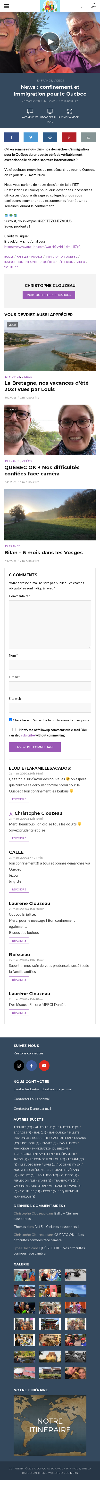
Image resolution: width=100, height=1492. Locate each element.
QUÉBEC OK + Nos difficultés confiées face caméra (42, 471)
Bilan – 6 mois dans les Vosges (43, 552)
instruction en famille (22, 262)
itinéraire (65, 1154)
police (27, 1175)
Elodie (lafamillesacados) (40, 768)
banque (57, 1132)
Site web (15, 699)
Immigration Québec (61, 256)
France (36, 256)
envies (49, 1143)
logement (70, 1164)
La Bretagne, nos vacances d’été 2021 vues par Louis (46, 386)
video (80, 262)
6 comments (30, 117)
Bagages (22, 1132)
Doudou (30, 1143)
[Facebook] (31, 1065)
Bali (40, 1132)
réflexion (65, 262)
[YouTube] (44, 1065)
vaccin (21, 1186)
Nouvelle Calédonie (31, 1170)
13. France (44, 80)
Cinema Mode (70, 117)
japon (20, 1159)
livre (50, 1164)
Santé (44, 1180)
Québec (49, 262)
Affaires (23, 1127)
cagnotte (61, 1138)
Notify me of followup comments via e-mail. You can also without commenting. (48, 732)
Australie (69, 1127)
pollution (48, 1175)
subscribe (28, 735)
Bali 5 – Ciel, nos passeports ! (57, 1226)
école (9, 256)
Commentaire (19, 596)
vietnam (57, 1186)
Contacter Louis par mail (32, 1099)
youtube (11, 267)
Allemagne (46, 1127)
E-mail (14, 677)
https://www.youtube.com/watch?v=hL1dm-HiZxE (42, 247)
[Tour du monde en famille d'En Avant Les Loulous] (50, 1425)
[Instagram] (19, 1065)
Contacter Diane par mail (32, 1108)
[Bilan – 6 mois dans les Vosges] (50, 514)
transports (65, 1180)
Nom (13, 655)
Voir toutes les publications (49, 295)
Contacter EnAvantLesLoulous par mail (43, 1089)
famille (22, 256)
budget (40, 1138)
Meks (74, 1472)
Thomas (20, 1226)
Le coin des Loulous (47, 1159)
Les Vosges (30, 1164)
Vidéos (59, 80)
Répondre (19, 799)
